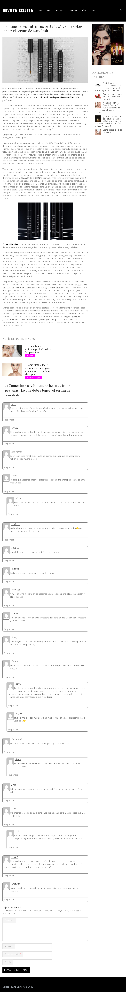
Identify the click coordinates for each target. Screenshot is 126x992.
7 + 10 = (8, 962)
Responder (9, 419)
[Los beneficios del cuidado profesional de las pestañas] (12, 351)
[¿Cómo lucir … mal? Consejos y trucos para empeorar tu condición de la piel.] (12, 369)
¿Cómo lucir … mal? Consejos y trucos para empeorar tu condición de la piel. (38, 369)
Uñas (83, 10)
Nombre (9, 946)
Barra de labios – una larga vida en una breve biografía (113, 96)
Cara (93, 10)
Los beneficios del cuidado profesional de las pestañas (38, 349)
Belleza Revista (9, 986)
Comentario (9, 920)
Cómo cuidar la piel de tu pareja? (112, 131)
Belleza (59, 10)
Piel (49, 10)
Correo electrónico (13, 954)
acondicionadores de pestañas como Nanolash (57, 97)
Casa (40, 10)
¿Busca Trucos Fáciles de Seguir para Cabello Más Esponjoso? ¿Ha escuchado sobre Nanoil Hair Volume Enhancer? (109, 121)
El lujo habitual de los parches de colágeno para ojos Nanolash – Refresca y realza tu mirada (108, 87)
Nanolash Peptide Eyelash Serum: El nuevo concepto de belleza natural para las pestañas (107, 107)
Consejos (72, 10)
